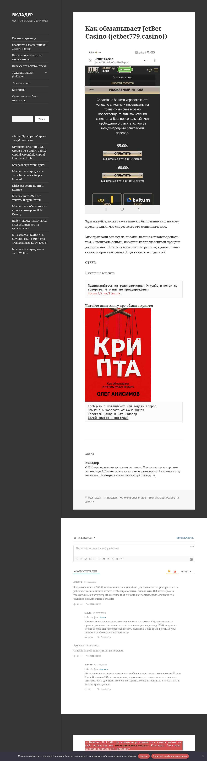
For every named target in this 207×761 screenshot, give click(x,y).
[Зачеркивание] (90, 559)
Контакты (18, 90)
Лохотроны (129, 497)
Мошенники (146, 497)
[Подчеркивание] (85, 559)
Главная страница (24, 38)
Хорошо (144, 756)
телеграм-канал (144, 471)
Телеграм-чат (21, 83)
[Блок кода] (108, 559)
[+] (121, 559)
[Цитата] (104, 559)
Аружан (103, 669)
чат (120, 414)
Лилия (102, 617)
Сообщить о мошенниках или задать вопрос (122, 406)
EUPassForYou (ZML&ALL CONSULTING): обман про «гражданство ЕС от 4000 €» (30, 238)
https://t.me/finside (104, 293)
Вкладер (112, 497)
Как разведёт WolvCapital (28, 165)
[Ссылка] (113, 559)
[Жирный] (76, 559)
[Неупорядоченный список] (99, 559)
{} (117, 559)
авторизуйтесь (185, 537)
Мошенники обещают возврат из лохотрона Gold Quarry (29, 210)
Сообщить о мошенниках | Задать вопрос (30, 47)
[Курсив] (81, 559)
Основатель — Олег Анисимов (25, 98)
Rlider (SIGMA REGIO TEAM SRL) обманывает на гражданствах (29, 224)
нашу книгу (109, 305)
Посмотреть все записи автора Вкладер (125, 475)
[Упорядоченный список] (95, 559)
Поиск (41, 119)
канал (108, 414)
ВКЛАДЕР (22, 15)
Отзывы (160, 497)
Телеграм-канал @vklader (22, 74)
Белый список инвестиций (108, 417)
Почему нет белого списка (29, 66)
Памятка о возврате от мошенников (27, 57)
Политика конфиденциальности (170, 756)
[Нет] (203, 756)
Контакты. (158, 745)
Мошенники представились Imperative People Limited (28, 175)
